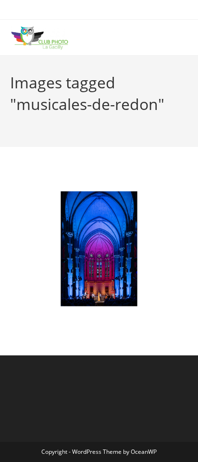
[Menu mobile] (185, 37)
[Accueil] (12, 119)
